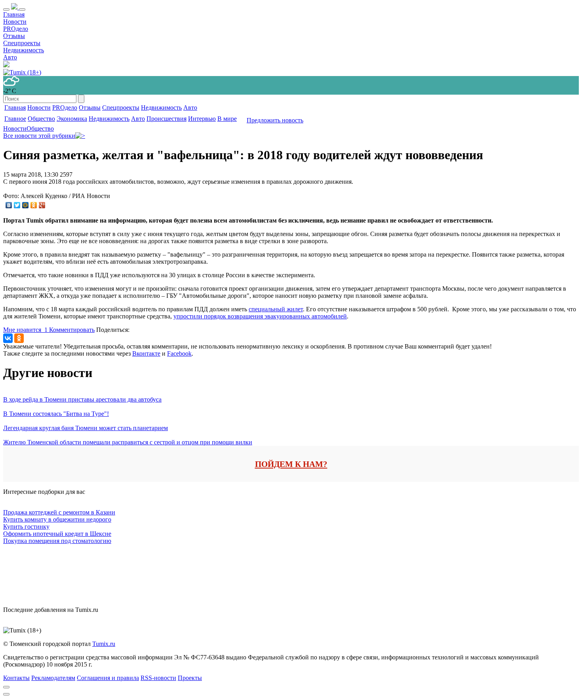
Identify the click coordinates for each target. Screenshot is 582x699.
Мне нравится (25, 329)
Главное (15, 118)
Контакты (16, 677)
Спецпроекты (21, 43)
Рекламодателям (53, 677)
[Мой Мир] (25, 205)
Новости (15, 21)
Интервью (202, 118)
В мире (227, 118)
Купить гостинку (26, 526)
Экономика (72, 118)
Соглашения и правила (108, 677)
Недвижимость (23, 50)
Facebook (179, 353)
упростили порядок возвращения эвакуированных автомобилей (260, 316)
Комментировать (72, 329)
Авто (10, 57)
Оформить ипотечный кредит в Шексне (57, 533)
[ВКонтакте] (9, 205)
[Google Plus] (42, 205)
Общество (41, 118)
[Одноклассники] (34, 205)
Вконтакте (146, 353)
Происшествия (166, 118)
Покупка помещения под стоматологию (57, 540)
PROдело (15, 28)
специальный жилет (276, 309)
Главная (14, 14)
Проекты (190, 677)
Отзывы (14, 35)
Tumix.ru (103, 643)
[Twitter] (17, 205)
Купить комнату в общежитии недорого (57, 519)
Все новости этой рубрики (39, 135)
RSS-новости (158, 677)
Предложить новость (275, 120)
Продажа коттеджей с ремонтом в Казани (59, 512)
